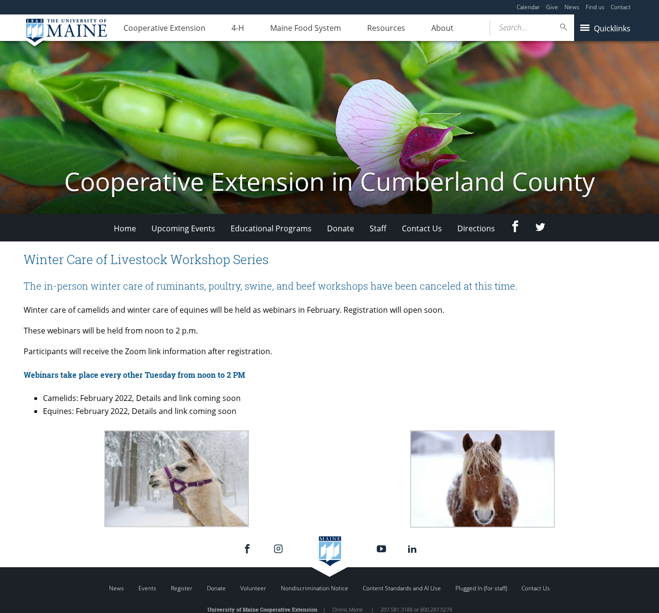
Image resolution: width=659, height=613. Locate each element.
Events (147, 588)
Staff (378, 228)
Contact (621, 7)
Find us (595, 7)
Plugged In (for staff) (481, 588)
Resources (386, 28)
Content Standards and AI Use (402, 588)
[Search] (564, 27)
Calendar (528, 7)
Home (125, 228)
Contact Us (422, 228)
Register (181, 588)
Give (552, 7)
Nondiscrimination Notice (314, 588)
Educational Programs (271, 228)
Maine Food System (305, 28)
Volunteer (253, 588)
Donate (340, 228)
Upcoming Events (183, 228)
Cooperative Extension (165, 28)
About (442, 28)
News (571, 7)
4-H (238, 28)
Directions (476, 228)
